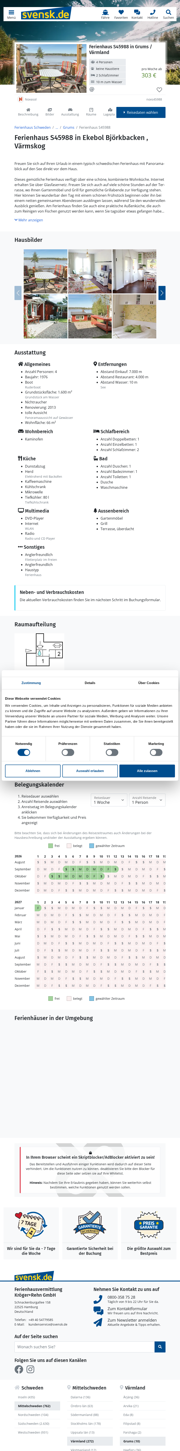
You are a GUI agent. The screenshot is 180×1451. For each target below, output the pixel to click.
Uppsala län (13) (82, 1432)
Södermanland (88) (85, 1415)
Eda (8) (128, 1415)
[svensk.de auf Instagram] (30, 1369)
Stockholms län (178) (86, 1423)
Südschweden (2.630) (33, 1423)
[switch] (68, 752)
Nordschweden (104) (33, 1415)
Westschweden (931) (33, 1432)
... (57, 127)
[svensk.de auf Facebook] (18, 1369)
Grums (68, 127)
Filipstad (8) (131, 1423)
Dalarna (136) (80, 1397)
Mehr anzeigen (30, 220)
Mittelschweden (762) (34, 1406)
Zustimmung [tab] (31, 683)
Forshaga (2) (132, 1432)
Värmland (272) (82, 1441)
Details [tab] (90, 683)
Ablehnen (32, 771)
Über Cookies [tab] (148, 683)
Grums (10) (131, 1441)
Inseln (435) (26, 1397)
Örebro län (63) (82, 1406)
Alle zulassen (147, 771)
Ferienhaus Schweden (32, 127)
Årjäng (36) (131, 1397)
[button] (11, 14)
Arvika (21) (131, 1406)
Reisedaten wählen (142, 112)
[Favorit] (159, 90)
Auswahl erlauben (90, 771)
